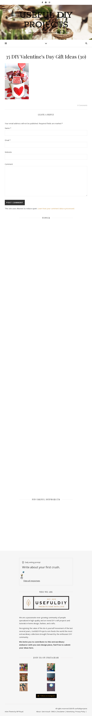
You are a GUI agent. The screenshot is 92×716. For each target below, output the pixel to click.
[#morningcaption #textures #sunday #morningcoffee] (24, 687)
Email (8, 140)
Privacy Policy (80, 711)
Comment (9, 164)
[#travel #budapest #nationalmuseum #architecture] (51, 687)
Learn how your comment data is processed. (56, 208)
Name (8, 128)
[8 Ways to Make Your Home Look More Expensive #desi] (51, 677)
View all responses (31, 580)
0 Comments (82, 105)
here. (31, 648)
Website (8, 152)
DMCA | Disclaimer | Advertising (62, 711)
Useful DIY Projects (46, 20)
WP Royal (19, 711)
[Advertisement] (46, 337)
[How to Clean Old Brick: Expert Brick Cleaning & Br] (24, 677)
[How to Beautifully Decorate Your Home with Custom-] (24, 667)
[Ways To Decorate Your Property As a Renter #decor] (51, 667)
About (38, 711)
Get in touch (46, 711)
